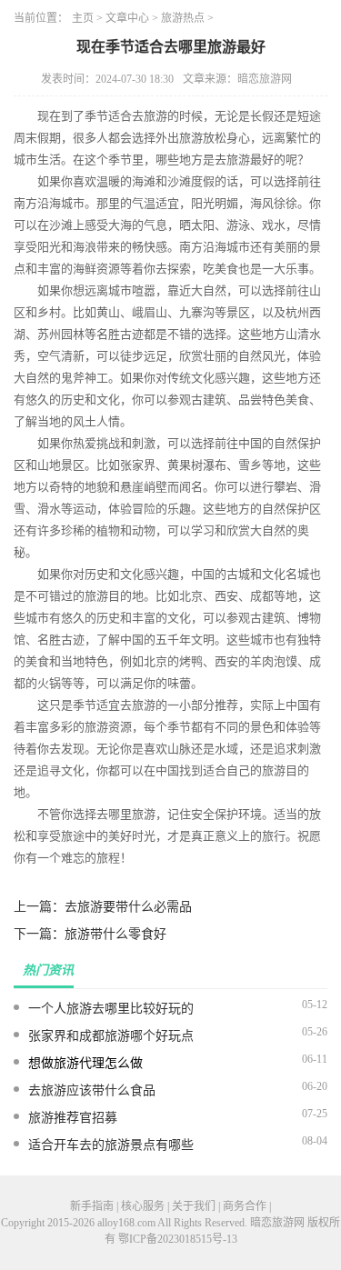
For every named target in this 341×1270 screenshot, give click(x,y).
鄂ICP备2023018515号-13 (177, 1239)
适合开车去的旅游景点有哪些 (111, 1145)
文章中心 (127, 18)
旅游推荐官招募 (72, 1118)
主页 (83, 18)
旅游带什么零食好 (115, 934)
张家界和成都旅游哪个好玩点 (111, 1036)
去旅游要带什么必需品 (128, 907)
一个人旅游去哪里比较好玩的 (111, 1008)
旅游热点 (183, 18)
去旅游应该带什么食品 (91, 1090)
